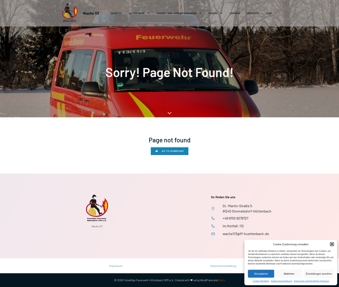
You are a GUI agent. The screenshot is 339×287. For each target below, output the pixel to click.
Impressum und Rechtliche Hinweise (311, 281)
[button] (332, 244)
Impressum (116, 265)
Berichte (253, 13)
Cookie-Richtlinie (261, 281)
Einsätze (116, 13)
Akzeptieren (261, 273)
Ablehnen (289, 273)
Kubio (221, 280)
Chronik (235, 13)
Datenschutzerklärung (281, 281)
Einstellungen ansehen (319, 273)
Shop (269, 13)
